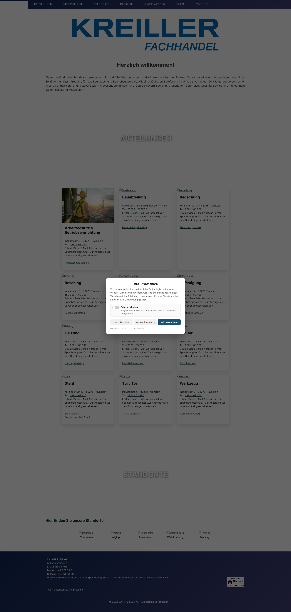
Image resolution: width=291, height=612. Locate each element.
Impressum (139, 328)
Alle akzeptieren (169, 322)
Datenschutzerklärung (120, 328)
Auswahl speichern (145, 322)
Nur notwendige (122, 322)
